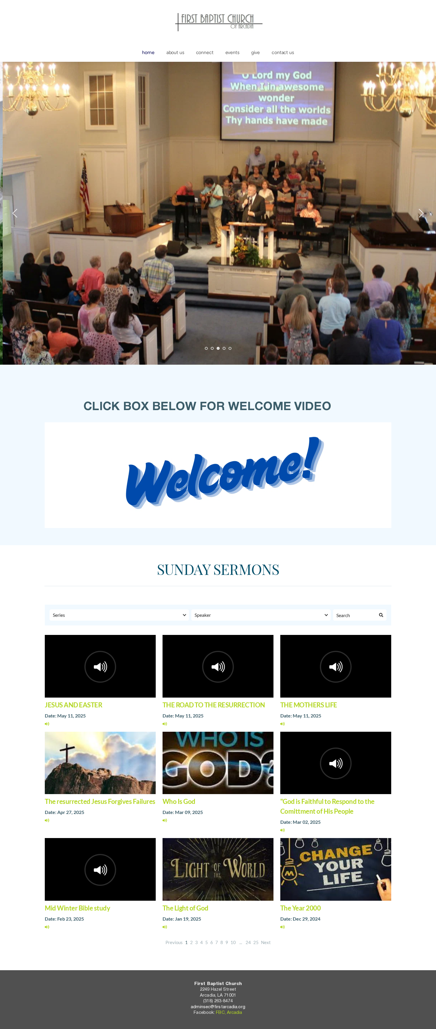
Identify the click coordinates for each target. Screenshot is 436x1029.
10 (233, 942)
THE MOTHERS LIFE (308, 705)
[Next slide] (421, 213)
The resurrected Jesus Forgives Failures (100, 801)
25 (256, 942)
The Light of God (186, 908)
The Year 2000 (300, 908)
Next (266, 942)
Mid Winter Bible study (77, 908)
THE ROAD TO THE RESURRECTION (214, 705)
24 (248, 942)
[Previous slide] (15, 213)
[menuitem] (148, 52)
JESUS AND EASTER (73, 705)
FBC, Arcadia (229, 1013)
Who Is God (179, 801)
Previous (174, 942)
